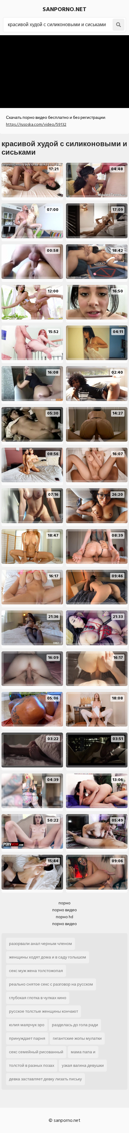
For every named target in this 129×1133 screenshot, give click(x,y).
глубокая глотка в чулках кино (37, 997)
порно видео (64, 909)
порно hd (64, 916)
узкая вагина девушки (83, 1065)
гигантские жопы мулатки (77, 1038)
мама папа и (83, 1051)
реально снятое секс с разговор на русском (51, 984)
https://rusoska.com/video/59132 (36, 124)
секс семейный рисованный (36, 1051)
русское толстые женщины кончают (43, 1011)
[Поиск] (118, 25)
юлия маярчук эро (26, 1024)
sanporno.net (64, 9)
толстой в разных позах (31, 1065)
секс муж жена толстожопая (36, 970)
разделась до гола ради (75, 1024)
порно (64, 903)
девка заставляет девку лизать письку (45, 1079)
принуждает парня (27, 1038)
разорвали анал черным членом (40, 943)
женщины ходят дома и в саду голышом (47, 957)
